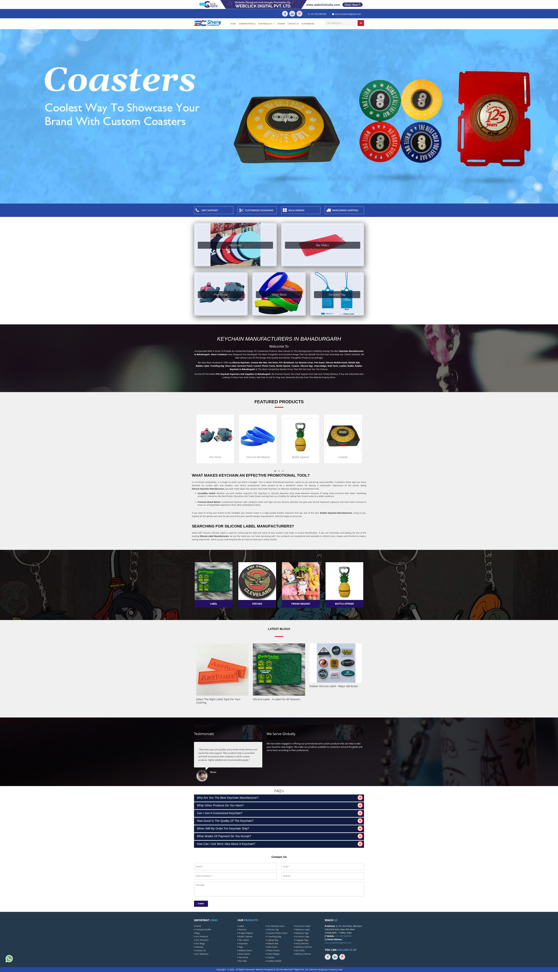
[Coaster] (258, 436)
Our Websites (307, 23)
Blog (197, 933)
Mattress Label (302, 929)
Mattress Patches (303, 947)
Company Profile (247, 23)
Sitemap (281, 23)
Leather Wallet (274, 961)
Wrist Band (244, 954)
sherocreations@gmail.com (347, 14)
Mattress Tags (302, 933)
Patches (242, 929)
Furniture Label (302, 926)
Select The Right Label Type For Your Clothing (218, 700)
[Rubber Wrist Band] (343, 436)
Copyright (221, 969)
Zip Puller (300, 950)
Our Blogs (200, 943)
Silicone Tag (273, 929)
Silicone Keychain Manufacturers (208, 488)
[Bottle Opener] (215, 436)
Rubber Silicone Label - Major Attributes (334, 686)
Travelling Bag (274, 936)
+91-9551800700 (318, 14)
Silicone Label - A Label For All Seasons (276, 699)
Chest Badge (273, 954)
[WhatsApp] (9, 958)
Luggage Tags (301, 940)
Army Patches (302, 943)
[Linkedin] (292, 14)
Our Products (265, 23)
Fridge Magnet (245, 933)
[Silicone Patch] (300, 436)
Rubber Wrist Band (343, 457)
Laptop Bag (272, 940)
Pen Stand (243, 940)
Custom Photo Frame (277, 933)
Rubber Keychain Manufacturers (336, 512)
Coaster (258, 457)
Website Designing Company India (326, 969)
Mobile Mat (272, 943)
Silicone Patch (300, 457)
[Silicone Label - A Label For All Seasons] (279, 669)
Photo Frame (273, 950)
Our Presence (202, 940)
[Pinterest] (299, 14)
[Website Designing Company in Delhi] (279, 4)
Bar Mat (242, 961)
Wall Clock (272, 947)
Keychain (243, 943)
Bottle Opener (215, 457)
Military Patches (303, 954)
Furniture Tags (302, 936)
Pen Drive (243, 957)
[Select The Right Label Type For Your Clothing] (222, 669)
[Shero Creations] (207, 22)
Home (233, 23)
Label (241, 926)
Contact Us (293, 23)
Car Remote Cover (276, 926)
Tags (240, 947)
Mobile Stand (245, 950)
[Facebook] (285, 14)
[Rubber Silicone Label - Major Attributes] (336, 663)
